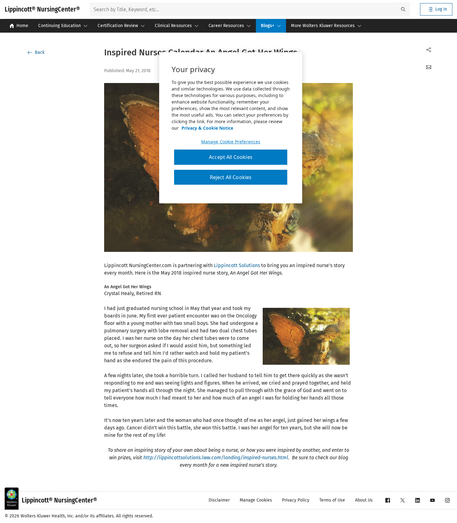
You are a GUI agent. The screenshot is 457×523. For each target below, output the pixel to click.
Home (22, 25)
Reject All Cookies (231, 177)
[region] (230, 127)
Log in (441, 9)
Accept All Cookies (230, 157)
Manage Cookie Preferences (231, 142)
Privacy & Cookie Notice (207, 128)
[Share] (428, 50)
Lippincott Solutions (237, 265)
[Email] (428, 67)
